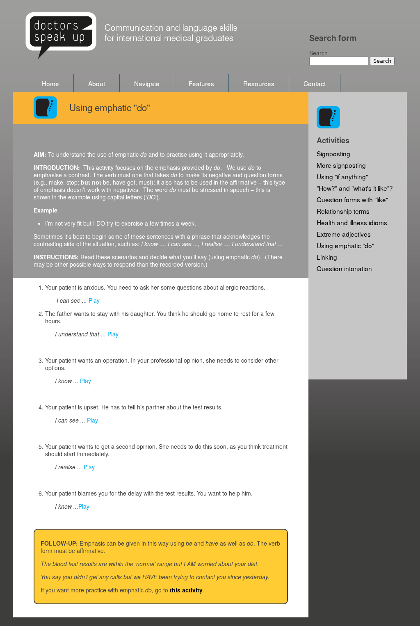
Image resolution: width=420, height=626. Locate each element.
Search (318, 53)
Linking (327, 256)
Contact (315, 83)
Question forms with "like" (352, 199)
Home (50, 83)
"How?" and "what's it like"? (355, 187)
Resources (258, 83)
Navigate (147, 83)
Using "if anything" (342, 176)
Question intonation (344, 268)
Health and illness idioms (352, 222)
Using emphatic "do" (345, 245)
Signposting (333, 153)
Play (94, 300)
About (96, 83)
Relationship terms (343, 210)
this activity (186, 590)
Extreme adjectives (344, 233)
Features (201, 83)
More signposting (341, 164)
